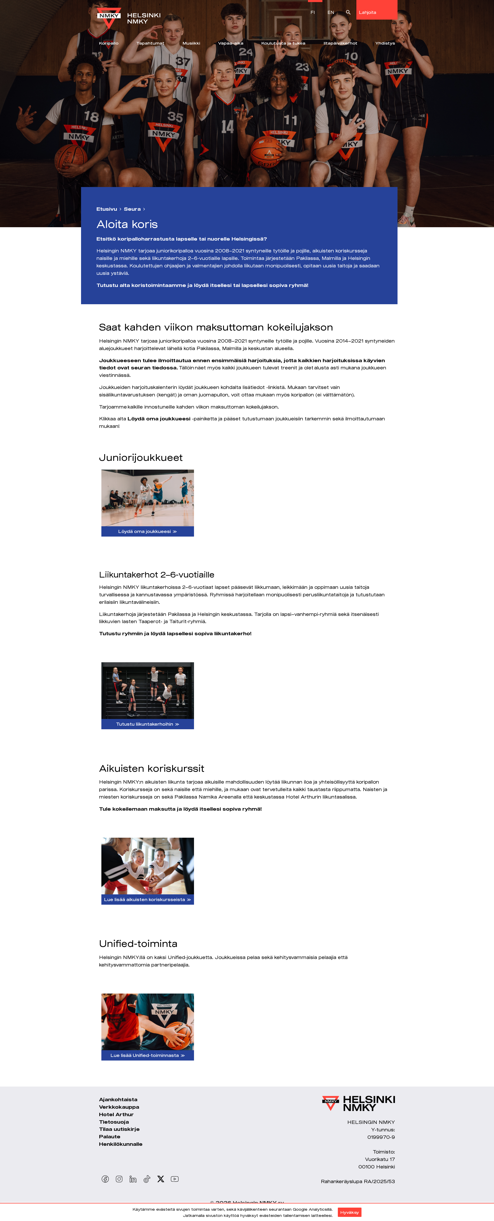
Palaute (109, 1136)
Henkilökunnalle (121, 1144)
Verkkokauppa (119, 1107)
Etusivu (106, 209)
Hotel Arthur (116, 1114)
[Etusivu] (128, 14)
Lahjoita (367, 12)
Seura (132, 209)
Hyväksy (349, 1212)
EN (331, 12)
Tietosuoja (114, 1122)
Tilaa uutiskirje (119, 1129)
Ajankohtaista (118, 1099)
